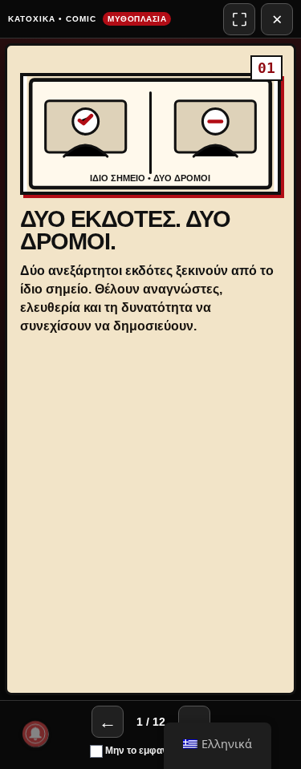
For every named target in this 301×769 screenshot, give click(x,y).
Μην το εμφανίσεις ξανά (157, 750)
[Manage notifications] (35, 734)
